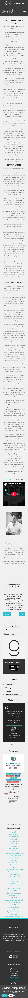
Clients (14, 851)
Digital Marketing (14, 862)
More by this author (15, 668)
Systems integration (16, 607)
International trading (14, 876)
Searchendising (14, 907)
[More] (6, 589)
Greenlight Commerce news (13, 779)
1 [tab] (8, 824)
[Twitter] (5, 3)
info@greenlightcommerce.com (14, 979)
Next (22, 614)
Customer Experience (14, 855)
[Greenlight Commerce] (8, 11)
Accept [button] (4, 995)
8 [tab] (17, 824)
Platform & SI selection (14, 602)
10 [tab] (19, 824)
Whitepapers (14, 914)
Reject (11, 995)
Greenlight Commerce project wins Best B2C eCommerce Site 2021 (13, 787)
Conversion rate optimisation (14, 853)
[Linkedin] (18, 586)
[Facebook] (6, 586)
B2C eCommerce (16, 773)
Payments (14, 886)
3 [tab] (10, 824)
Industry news (14, 874)
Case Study (14, 844)
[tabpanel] (14, 779)
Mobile (14, 879)
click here (9, 479)
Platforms (14, 891)
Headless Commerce (14, 872)
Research (14, 898)
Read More (13, 801)
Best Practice (19, 594)
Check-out (14, 846)
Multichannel (9, 600)
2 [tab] (9, 824)
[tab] (14, 684)
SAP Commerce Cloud (13, 781)
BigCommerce (10, 596)
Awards (8, 773)
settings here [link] (14, 992)
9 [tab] (18, 824)
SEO (14, 909)
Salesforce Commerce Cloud (14, 900)
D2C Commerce (14, 858)
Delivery (18, 775)
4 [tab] (12, 824)
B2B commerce (10, 594)
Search (14, 905)
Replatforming (10, 603)
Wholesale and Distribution (14, 609)
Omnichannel (18, 600)
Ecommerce (17, 598)
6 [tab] (14, 824)
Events (14, 867)
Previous (7, 614)
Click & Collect (14, 848)
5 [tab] (13, 824)
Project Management (14, 893)
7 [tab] (15, 824)
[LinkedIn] (9, 3)
